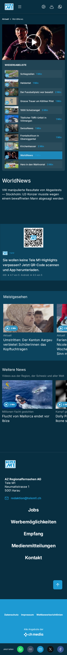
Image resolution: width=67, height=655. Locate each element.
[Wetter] (51, 6)
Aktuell (5, 19)
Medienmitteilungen (34, 545)
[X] (50, 649)
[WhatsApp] (20, 649)
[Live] (43, 6)
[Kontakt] (59, 6)
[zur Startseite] (9, 6)
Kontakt (33, 557)
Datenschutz (11, 614)
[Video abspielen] (33, 42)
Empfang (33, 534)
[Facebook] (60, 649)
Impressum (27, 614)
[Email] (40, 649)
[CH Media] (33, 634)
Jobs (33, 510)
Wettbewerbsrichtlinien (49, 614)
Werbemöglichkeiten (33, 522)
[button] (30, 649)
